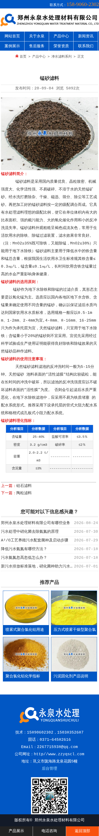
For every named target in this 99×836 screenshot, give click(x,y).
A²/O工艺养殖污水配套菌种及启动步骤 (34, 540)
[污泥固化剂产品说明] (74, 654)
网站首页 (12, 36)
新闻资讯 (85, 36)
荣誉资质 (61, 46)
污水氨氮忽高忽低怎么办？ (24, 558)
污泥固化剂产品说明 (71, 676)
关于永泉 (36, 36)
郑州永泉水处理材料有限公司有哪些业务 (35, 523)
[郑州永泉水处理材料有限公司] (49, 25)
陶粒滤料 (24, 493)
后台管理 (49, 769)
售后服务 (36, 46)
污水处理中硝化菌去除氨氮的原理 (30, 532)
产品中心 (61, 36)
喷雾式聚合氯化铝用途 (25, 630)
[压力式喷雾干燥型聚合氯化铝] (74, 608)
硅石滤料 (24, 486)
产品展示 (16, 831)
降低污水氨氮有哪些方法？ (24, 549)
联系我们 (85, 46)
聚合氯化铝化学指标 (23, 676)
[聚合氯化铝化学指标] (26, 654)
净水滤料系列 (61, 57)
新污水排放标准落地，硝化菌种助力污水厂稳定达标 (45, 566)
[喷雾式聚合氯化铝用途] (26, 608)
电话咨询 (49, 831)
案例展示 (12, 46)
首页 (23, 57)
